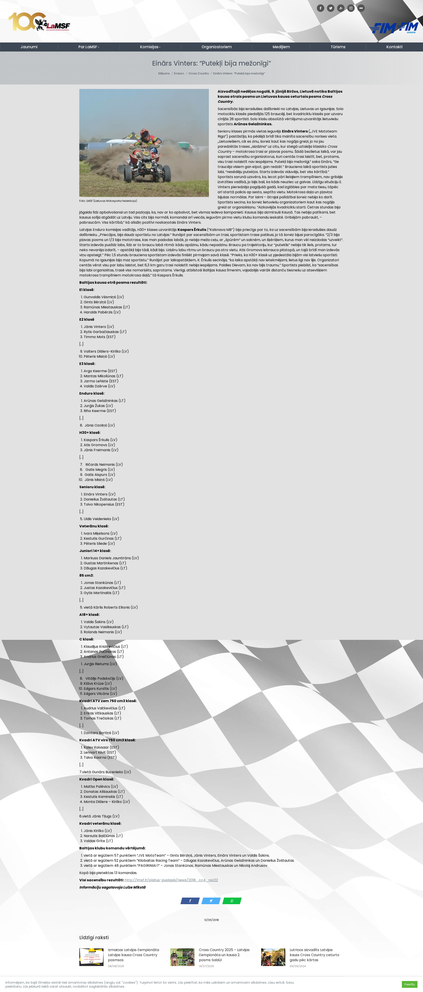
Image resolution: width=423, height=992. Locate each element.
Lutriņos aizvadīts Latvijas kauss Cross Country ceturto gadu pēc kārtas (314, 955)
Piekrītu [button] (409, 984)
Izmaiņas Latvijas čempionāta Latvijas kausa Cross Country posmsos (133, 955)
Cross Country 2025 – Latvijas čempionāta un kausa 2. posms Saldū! (224, 955)
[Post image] (91, 957)
